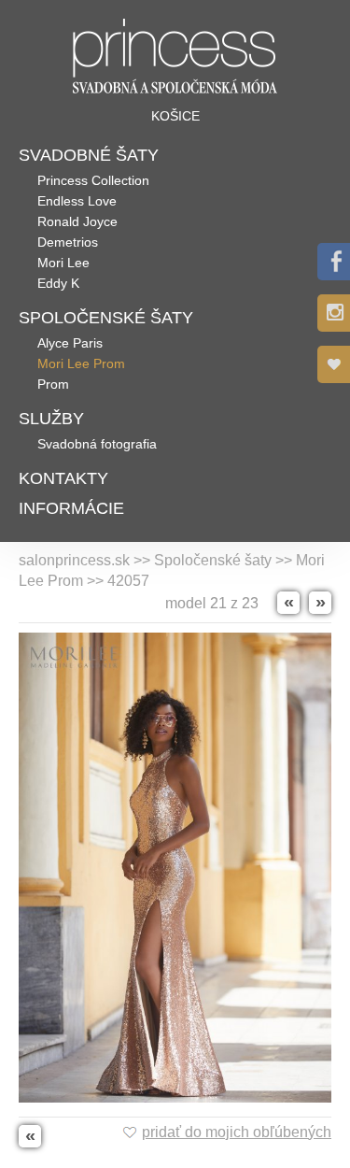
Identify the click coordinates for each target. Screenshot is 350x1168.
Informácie (71, 508)
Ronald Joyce (77, 221)
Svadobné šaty (89, 155)
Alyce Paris (70, 342)
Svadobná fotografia (97, 443)
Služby (51, 418)
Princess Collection (93, 180)
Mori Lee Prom (81, 363)
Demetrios (67, 242)
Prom (53, 384)
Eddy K (58, 283)
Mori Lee (63, 262)
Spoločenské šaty (106, 317)
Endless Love (77, 200)
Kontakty (63, 478)
